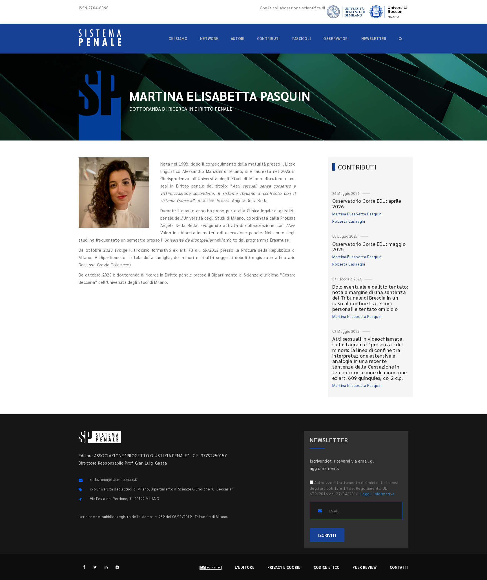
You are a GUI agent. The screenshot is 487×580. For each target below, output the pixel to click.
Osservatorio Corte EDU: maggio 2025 (369, 246)
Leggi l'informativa (377, 493)
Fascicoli (301, 38)
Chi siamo (178, 38)
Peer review (365, 567)
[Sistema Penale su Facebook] (84, 566)
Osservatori (336, 38)
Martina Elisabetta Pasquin (357, 213)
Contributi (268, 38)
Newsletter (373, 38)
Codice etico (327, 567)
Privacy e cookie (284, 567)
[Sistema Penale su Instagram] (117, 566)
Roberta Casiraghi (348, 221)
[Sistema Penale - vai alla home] (100, 37)
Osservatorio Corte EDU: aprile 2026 (366, 203)
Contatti (399, 567)
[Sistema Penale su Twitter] (95, 566)
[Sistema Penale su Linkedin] (106, 566)
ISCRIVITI (327, 535)
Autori (238, 38)
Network (209, 38)
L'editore (244, 567)
